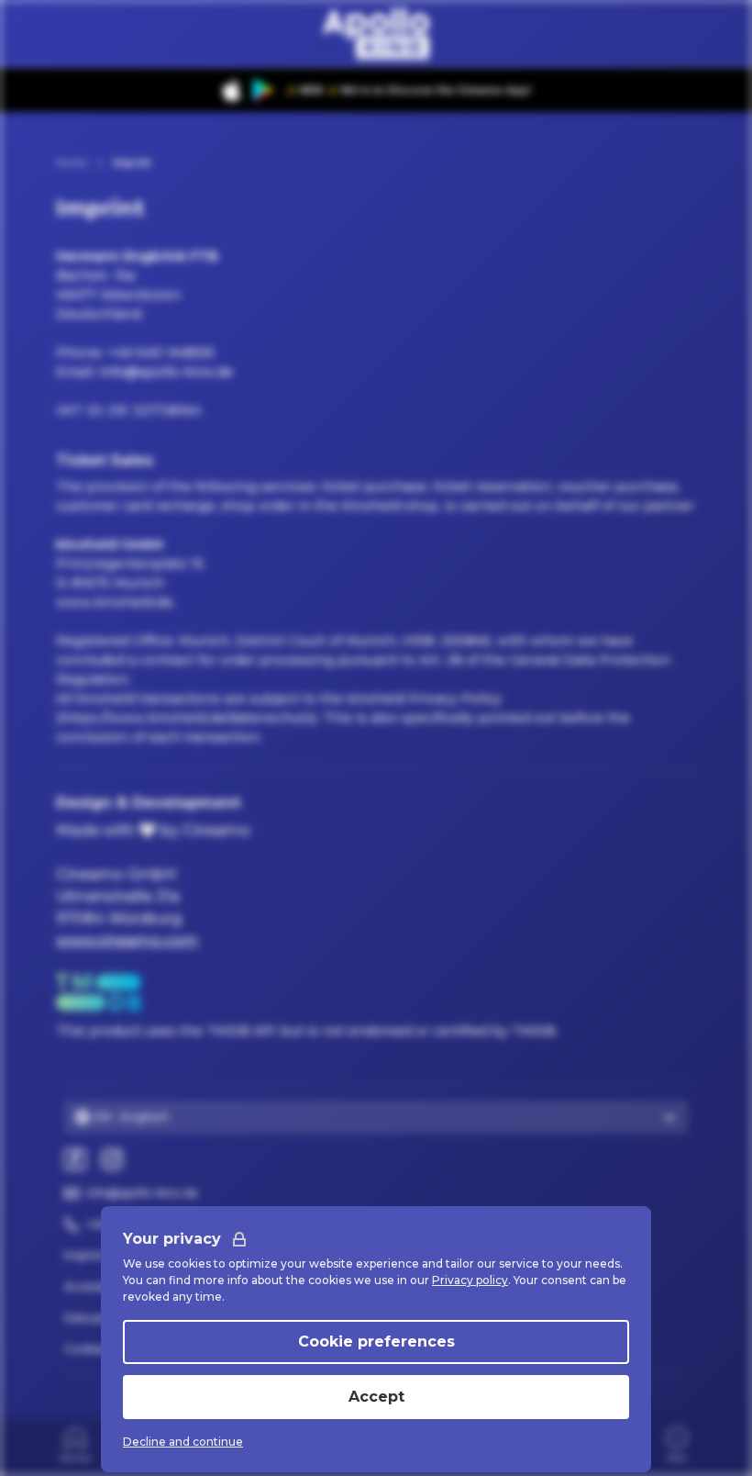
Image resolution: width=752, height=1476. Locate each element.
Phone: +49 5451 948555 (135, 352)
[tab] (75, 1443)
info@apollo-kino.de (166, 371)
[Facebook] (75, 1159)
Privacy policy (470, 1280)
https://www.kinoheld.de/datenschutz (187, 718)
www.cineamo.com (127, 940)
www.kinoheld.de (114, 602)
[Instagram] (112, 1159)
